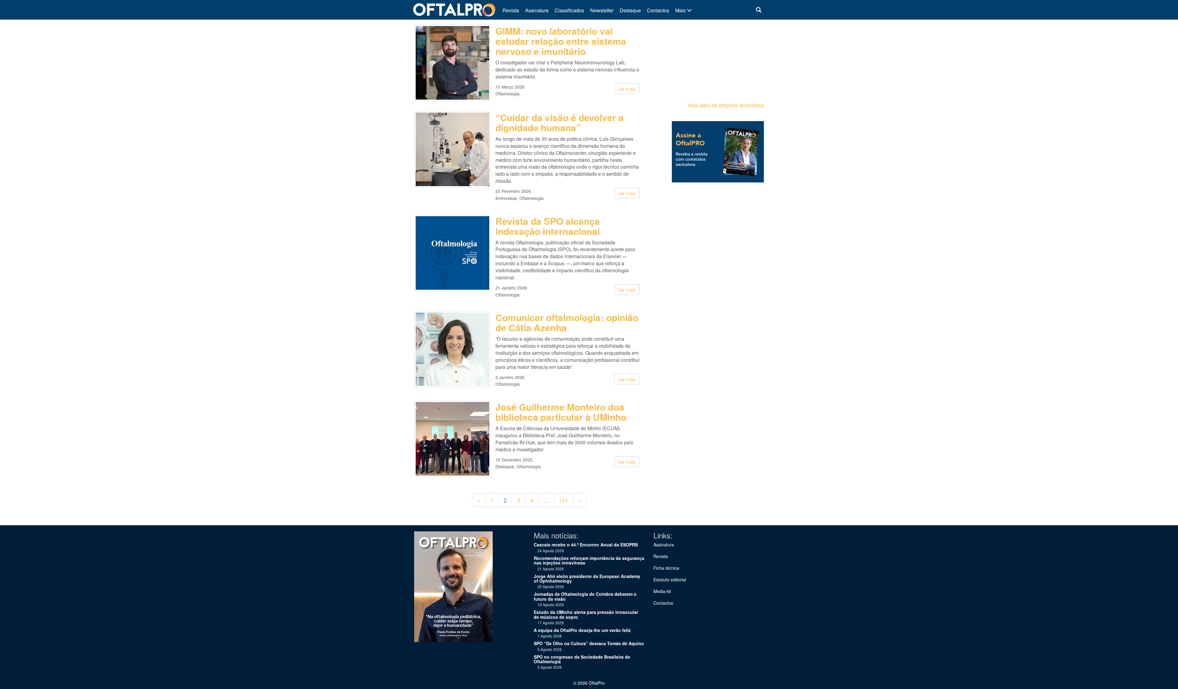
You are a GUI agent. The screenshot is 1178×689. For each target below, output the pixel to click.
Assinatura (537, 10)
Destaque (630, 10)
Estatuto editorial (669, 579)
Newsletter (602, 10)
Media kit (662, 591)
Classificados (569, 10)
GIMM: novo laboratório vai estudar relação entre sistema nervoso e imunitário (560, 41)
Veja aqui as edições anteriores (725, 105)
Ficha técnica (666, 568)
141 (563, 500)
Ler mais (627, 89)
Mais (681, 10)
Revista (510, 10)
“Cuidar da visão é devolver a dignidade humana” (559, 122)
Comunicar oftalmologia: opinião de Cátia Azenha (566, 322)
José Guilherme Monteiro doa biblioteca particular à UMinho (560, 411)
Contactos (658, 10)
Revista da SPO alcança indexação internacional (547, 226)
